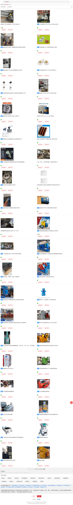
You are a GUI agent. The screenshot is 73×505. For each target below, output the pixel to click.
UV (24, 472)
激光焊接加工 (24, 478)
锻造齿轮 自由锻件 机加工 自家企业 (11, 116)
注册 (39, 496)
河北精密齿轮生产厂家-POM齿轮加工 (48, 70)
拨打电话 (10, 29)
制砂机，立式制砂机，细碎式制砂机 (48, 299)
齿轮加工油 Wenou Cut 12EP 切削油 (45, 116)
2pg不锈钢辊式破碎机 (44, 391)
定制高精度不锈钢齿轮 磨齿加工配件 (11, 207)
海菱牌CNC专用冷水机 (8, 368)
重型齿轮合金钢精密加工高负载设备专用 (12, 139)
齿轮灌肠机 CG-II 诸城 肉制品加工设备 (48, 47)
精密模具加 (65, 478)
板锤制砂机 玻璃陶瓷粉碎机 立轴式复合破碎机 (13, 299)
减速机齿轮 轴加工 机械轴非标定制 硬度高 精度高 (14, 47)
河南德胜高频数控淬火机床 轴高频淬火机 (49, 414)
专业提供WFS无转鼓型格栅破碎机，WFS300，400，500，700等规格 (19, 345)
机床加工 (17, 478)
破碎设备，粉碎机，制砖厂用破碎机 (11, 276)
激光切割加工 (57, 478)
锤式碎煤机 (42, 460)
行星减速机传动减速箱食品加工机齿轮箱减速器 (13, 162)
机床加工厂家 (24, 485)
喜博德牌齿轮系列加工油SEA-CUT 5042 (10, 230)
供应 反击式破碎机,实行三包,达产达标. (48, 322)
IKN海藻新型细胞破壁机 (8, 391)
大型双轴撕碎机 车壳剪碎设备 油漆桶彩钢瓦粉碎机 (51, 253)
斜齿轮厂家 (26, 487)
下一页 (40, 469)
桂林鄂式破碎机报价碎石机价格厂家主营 (49, 345)
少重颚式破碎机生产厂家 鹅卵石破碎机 (48, 368)
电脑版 (38, 499)
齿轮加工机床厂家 (12, 487)
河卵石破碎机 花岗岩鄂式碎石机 (47, 276)
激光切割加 (4, 481)
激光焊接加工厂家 (53, 485)
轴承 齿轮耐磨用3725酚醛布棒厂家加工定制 (47, 139)
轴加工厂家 (4, 487)
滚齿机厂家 (38, 487)
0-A (1, 472)
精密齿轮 (27, 481)
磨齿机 (42, 481)
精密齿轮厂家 (20, 487)
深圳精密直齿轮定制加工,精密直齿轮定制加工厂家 (14, 93)
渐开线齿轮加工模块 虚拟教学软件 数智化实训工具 (48, 185)
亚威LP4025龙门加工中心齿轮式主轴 (48, 93)
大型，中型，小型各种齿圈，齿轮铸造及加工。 (47, 162)
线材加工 (11, 481)
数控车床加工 (41, 478)
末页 (44, 469)
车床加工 (49, 478)
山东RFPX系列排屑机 (8, 414)
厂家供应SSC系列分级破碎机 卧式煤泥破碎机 (13, 437)
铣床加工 (9, 478)
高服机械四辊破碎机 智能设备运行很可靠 (49, 230)
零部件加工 (33, 478)
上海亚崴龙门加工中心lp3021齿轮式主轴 (49, 24)
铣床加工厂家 (30, 485)
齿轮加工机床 (19, 481)
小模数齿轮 (35, 481)
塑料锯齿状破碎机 (44, 437)
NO (17, 472)
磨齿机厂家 (43, 487)
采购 (71, 402)
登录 (34, 496)
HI (10, 472)
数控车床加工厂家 (38, 485)
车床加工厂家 (46, 485)
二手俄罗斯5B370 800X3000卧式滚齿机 (12, 253)
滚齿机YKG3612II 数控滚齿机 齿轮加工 (48, 207)
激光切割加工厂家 (16, 485)
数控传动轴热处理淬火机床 (9, 460)
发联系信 (4, 29)
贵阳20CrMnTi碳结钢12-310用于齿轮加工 (10, 24)
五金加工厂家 (32, 487)
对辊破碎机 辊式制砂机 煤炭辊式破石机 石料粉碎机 (14, 322)
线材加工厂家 (61, 485)
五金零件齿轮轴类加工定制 (9, 185)
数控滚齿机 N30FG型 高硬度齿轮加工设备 (12, 70)
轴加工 (3, 478)
